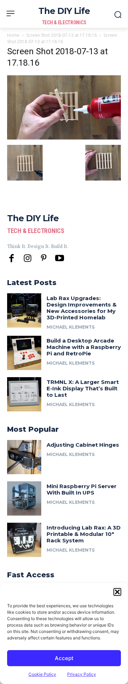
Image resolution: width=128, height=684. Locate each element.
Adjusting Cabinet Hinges (83, 444)
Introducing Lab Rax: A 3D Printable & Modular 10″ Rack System (84, 534)
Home (13, 35)
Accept (64, 658)
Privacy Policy (81, 674)
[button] (117, 592)
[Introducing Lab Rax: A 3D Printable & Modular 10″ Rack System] (24, 540)
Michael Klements (71, 327)
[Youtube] (59, 258)
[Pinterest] (43, 258)
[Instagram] (27, 258)
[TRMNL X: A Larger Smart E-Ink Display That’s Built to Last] (24, 394)
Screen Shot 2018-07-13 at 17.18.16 (61, 35)
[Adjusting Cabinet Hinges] (24, 457)
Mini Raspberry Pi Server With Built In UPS (82, 489)
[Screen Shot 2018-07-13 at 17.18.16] (64, 138)
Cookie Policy (42, 674)
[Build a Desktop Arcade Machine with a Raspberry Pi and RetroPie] (24, 353)
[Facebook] (11, 258)
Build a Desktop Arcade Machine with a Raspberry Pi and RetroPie (84, 347)
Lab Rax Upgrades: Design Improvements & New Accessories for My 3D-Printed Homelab (82, 308)
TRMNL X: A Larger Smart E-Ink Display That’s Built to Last (83, 388)
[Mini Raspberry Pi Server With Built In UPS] (24, 498)
